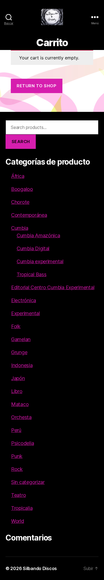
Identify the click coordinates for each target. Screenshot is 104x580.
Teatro (18, 495)
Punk (16, 456)
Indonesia (22, 365)
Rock (17, 469)
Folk (16, 326)
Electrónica (23, 300)
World (17, 521)
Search (21, 141)
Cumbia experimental (40, 261)
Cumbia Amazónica (38, 235)
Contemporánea (29, 215)
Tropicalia (21, 508)
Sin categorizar (28, 482)
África (17, 176)
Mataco (20, 404)
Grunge (19, 352)
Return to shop (36, 85)
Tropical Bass (32, 274)
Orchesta (21, 417)
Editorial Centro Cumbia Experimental (52, 287)
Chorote (20, 202)
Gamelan (21, 339)
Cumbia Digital (33, 248)
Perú (16, 430)
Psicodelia (22, 443)
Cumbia (19, 228)
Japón (18, 378)
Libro (16, 391)
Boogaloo (22, 189)
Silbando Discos (40, 568)
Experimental (25, 313)
